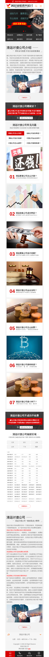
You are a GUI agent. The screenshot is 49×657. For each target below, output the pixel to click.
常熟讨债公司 (17, 466)
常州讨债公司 (10, 459)
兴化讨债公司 (10, 484)
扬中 (22, 477)
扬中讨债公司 (31, 491)
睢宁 (37, 463)
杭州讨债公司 (10, 501)
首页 (18, 639)
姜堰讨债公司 (24, 494)
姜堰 (37, 482)
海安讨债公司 (24, 496)
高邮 (30, 461)
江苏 (12, 442)
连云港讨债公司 (10, 468)
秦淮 (30, 454)
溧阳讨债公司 (38, 487)
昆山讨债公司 (31, 466)
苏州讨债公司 (10, 466)
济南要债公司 (10, 498)
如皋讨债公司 (17, 489)
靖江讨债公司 (24, 491)
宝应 (15, 461)
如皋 (37, 480)
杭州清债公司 (31, 501)
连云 (15, 468)
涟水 (15, 473)
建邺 (37, 454)
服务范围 (29, 35)
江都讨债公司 (38, 489)
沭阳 (15, 475)
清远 (35, 639)
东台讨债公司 (17, 484)
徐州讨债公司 (10, 463)
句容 (30, 477)
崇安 (30, 456)
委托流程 (29, 39)
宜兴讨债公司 (24, 456)
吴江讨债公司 (38, 466)
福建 (36, 446)
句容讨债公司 (10, 496)
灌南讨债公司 (17, 496)
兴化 (15, 482)
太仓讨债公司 (17, 494)
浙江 (24, 442)
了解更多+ (25, 97)
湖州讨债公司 (31, 498)
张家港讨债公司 (24, 466)
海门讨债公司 (31, 487)
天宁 (30, 459)
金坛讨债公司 (38, 494)
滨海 (37, 470)
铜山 (30, 463)
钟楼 (37, 459)
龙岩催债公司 (17, 498)
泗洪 (30, 475)
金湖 (30, 473)
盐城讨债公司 (10, 470)
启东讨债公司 (31, 489)
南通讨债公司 (10, 480)
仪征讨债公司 (10, 494)
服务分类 (39, 39)
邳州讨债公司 (24, 487)
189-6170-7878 (26, 118)
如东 (22, 480)
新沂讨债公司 (38, 491)
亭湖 (15, 470)
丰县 (15, 463)
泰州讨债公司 (10, 482)
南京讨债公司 (10, 454)
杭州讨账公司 (24, 501)
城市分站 (10, 39)
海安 (15, 480)
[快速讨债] (20, 5)
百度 (26, 648)
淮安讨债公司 (10, 473)
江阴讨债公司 (17, 456)
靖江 (22, 482)
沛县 (22, 463)
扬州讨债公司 (10, 461)
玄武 (15, 454)
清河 (37, 473)
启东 (30, 480)
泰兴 (30, 482)
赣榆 (37, 468)
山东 (12, 446)
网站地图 (21, 648)
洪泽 (22, 473)
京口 (37, 477)
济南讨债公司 (24, 498)
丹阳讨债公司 (10, 491)
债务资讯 (20, 39)
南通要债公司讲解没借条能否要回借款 (38, 499)
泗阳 (22, 475)
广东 (24, 446)
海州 (30, 468)
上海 (36, 442)
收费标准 (20, 35)
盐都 (22, 470)
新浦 (22, 468)
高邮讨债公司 (31, 494)
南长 (37, 456)
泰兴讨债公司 (10, 489)
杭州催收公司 (38, 501)
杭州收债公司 (17, 501)
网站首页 (10, 35)
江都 (37, 461)
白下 (22, 454)
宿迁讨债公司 (10, 475)
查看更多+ (25, 506)
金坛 (22, 459)
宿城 (37, 475)
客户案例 (39, 35)
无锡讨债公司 (10, 456)
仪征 (22, 461)
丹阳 (15, 477)
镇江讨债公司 (10, 477)
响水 (30, 470)
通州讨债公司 (10, 487)
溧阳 (15, 459)
